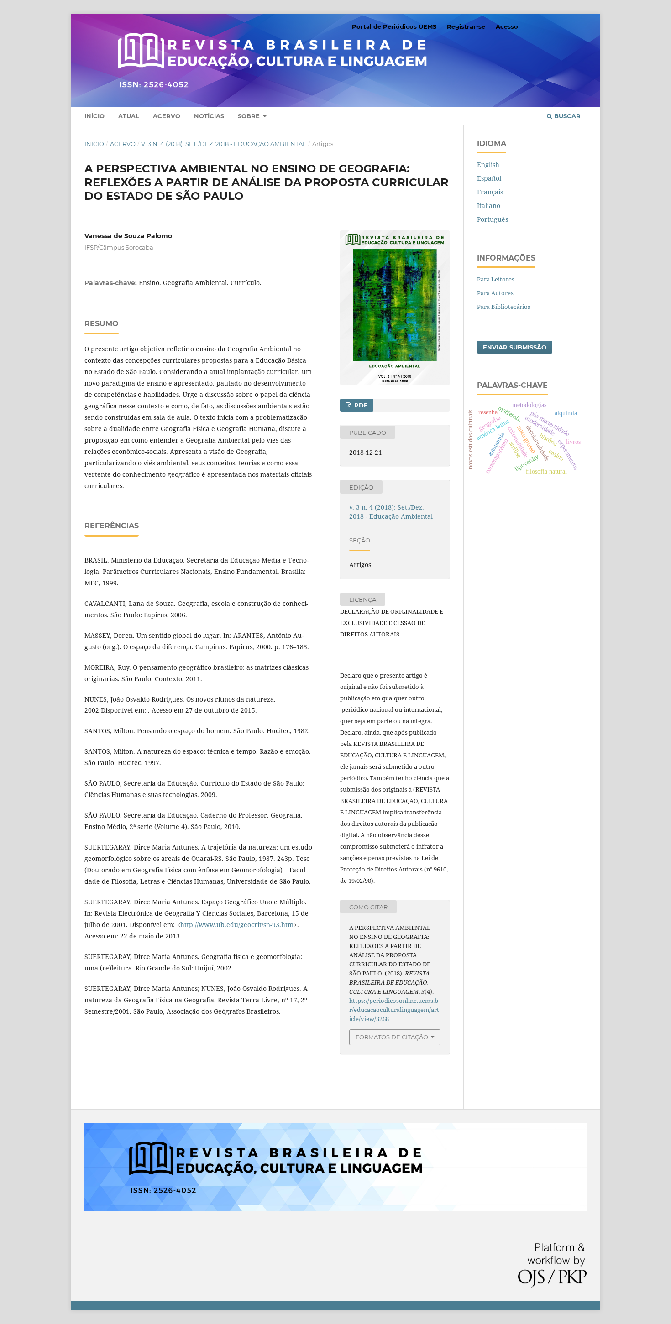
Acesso (507, 26)
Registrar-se (466, 26)
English (488, 164)
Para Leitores (495, 279)
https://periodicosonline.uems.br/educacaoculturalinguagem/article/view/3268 (394, 1009)
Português (492, 219)
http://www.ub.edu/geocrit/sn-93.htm (237, 924)
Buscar (566, 116)
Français (490, 192)
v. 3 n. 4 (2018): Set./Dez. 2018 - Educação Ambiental (223, 143)
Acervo (166, 116)
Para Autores (495, 293)
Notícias (209, 116)
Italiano (488, 205)
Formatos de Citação (392, 1037)
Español (489, 178)
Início (94, 116)
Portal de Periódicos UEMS (394, 26)
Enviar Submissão (514, 347)
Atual (128, 116)
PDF (359, 405)
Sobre (250, 116)
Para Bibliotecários (503, 306)
